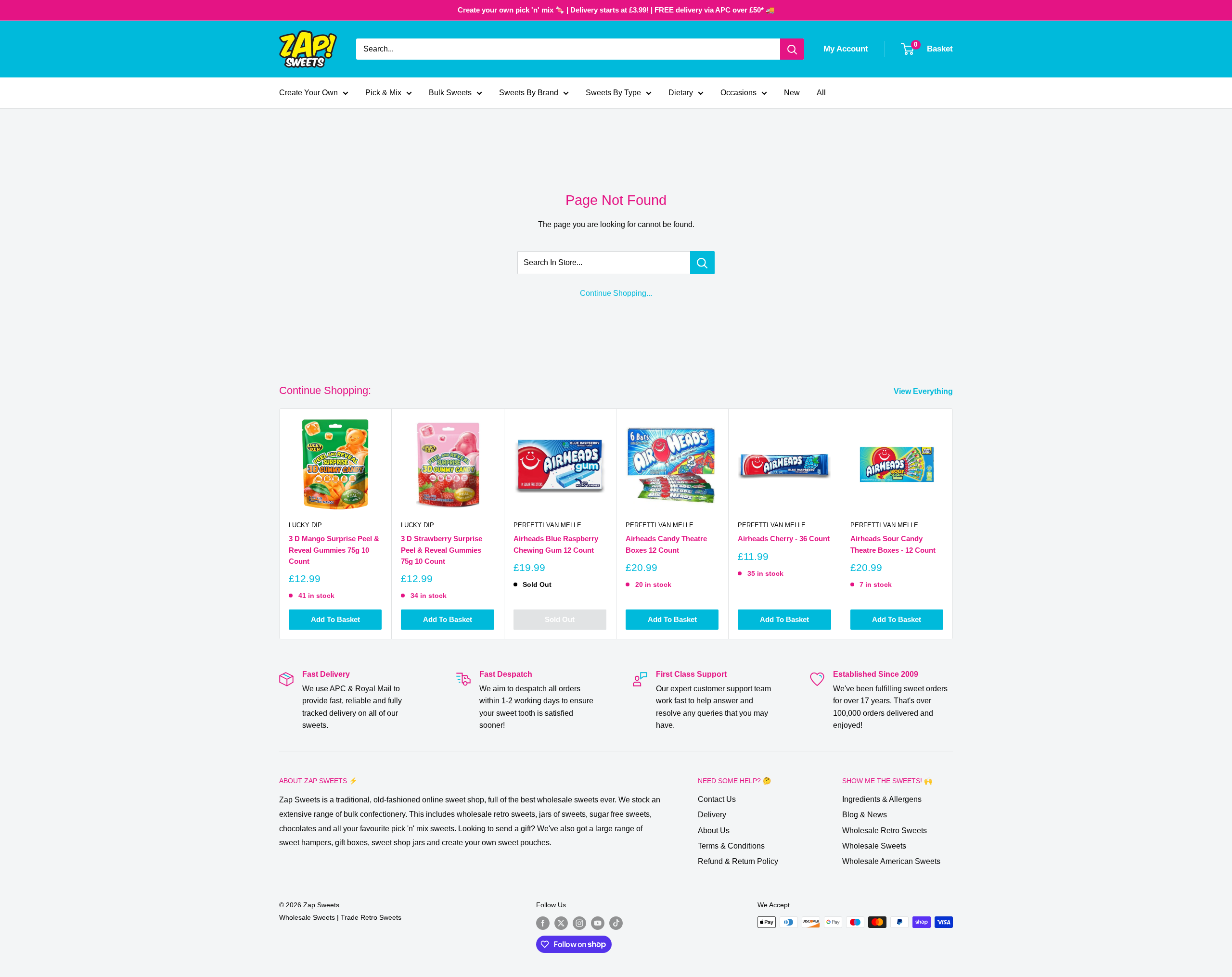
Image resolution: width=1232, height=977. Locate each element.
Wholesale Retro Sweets (884, 830)
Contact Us (717, 799)
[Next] (953, 524)
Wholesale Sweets (874, 846)
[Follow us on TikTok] (616, 923)
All (821, 93)
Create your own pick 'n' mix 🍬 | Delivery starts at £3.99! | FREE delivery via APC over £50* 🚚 (616, 10)
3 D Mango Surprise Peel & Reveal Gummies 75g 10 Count (334, 550)
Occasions (738, 93)
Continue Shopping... (616, 293)
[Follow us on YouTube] (597, 923)
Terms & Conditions (731, 846)
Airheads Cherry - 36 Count (784, 539)
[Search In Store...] (702, 262)
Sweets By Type (613, 93)
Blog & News (864, 815)
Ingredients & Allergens (882, 799)
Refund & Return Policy (738, 861)
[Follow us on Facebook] (543, 923)
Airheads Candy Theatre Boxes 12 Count (666, 544)
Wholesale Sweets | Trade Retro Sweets (340, 917)
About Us (714, 830)
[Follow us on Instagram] (579, 923)
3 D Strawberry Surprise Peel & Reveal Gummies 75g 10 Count (441, 550)
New (792, 93)
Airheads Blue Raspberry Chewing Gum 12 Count (555, 544)
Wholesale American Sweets (891, 861)
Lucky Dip (305, 525)
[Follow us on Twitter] (561, 923)
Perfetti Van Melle (547, 525)
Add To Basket (335, 619)
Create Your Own (308, 93)
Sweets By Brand (528, 93)
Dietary (680, 93)
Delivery (712, 815)
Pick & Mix (383, 93)
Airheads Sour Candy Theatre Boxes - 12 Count (893, 544)
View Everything (924, 391)
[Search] (792, 49)
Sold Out (560, 619)
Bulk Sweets (450, 93)
